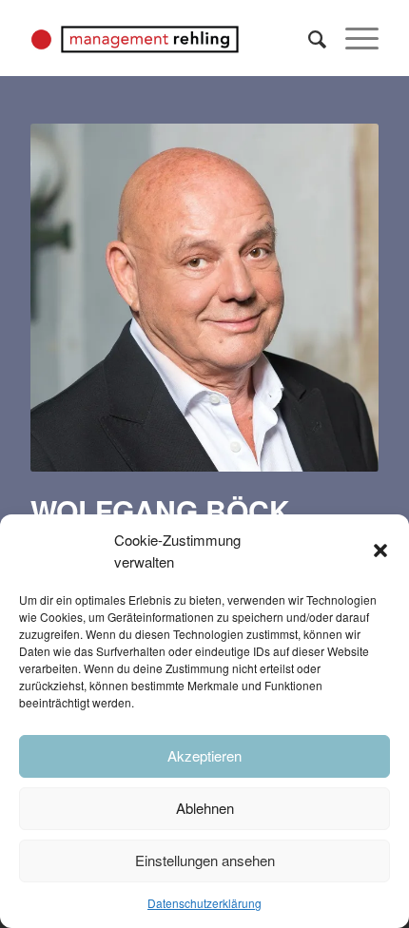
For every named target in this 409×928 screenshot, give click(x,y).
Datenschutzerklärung (204, 903)
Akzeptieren (204, 755)
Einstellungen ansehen (205, 860)
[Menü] (352, 38)
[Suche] (307, 38)
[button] (380, 550)
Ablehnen (205, 808)
